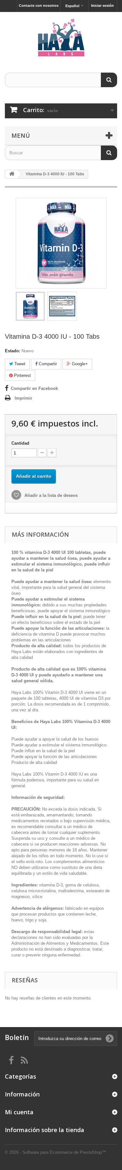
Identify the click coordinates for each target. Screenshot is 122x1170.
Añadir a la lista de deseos (50, 495)
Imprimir (23, 398)
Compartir (47, 363)
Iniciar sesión (102, 5)
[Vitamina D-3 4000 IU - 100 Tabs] (30, 306)
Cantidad (20, 443)
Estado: (12, 350)
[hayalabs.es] (61, 36)
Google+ (79, 363)
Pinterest (22, 375)
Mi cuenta (19, 1112)
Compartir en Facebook (34, 388)
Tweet (19, 363)
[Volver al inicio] (12, 174)
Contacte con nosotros (39, 5)
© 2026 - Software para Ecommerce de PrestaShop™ (55, 1152)
